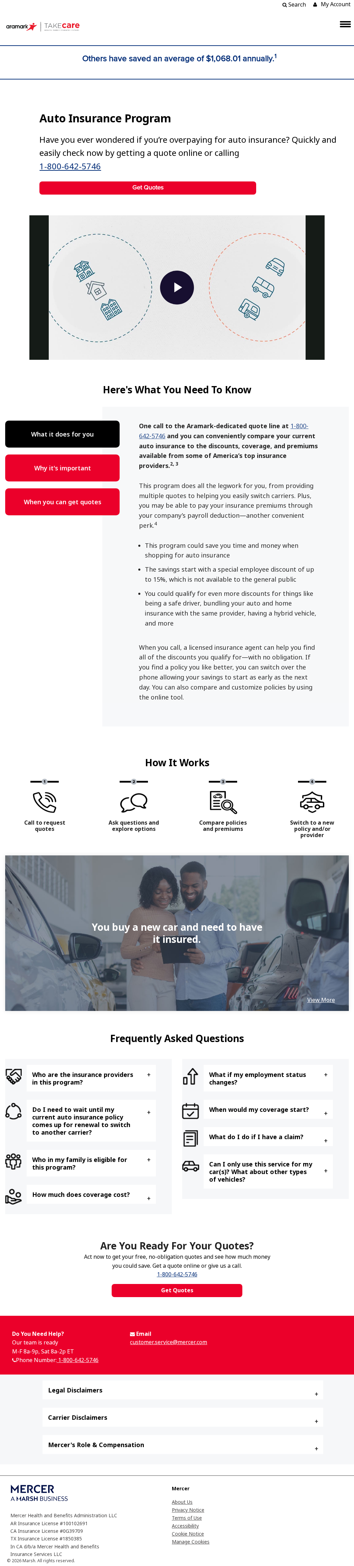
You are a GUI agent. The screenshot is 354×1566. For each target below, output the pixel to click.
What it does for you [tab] (62, 434)
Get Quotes (148, 188)
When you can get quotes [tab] (62, 502)
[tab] (91, 1078)
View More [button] (321, 1000)
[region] (176, 933)
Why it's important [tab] (62, 468)
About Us (182, 1502)
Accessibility (185, 1525)
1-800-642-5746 (70, 166)
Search (296, 4)
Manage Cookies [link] (190, 1541)
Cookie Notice (188, 1533)
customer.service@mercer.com (168, 1342)
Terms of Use (187, 1518)
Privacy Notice (188, 1510)
